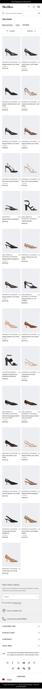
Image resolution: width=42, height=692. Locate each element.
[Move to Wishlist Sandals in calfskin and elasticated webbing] (19, 372)
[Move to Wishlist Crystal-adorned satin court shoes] (19, 102)
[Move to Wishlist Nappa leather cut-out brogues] (39, 295)
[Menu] (39, 7)
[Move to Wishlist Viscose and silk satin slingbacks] (39, 372)
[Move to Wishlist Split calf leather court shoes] (19, 454)
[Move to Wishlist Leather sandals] (39, 217)
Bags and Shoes (7, 25)
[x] (18, 663)
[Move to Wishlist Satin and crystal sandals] (19, 179)
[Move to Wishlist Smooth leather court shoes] (19, 492)
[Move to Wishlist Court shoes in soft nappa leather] (39, 62)
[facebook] (13, 663)
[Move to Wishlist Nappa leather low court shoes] (39, 255)
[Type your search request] (39, 13)
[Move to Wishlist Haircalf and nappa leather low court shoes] (19, 412)
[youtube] (24, 663)
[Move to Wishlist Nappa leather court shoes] (19, 62)
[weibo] (13, 668)
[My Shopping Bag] (34, 6)
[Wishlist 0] (29, 6)
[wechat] (24, 668)
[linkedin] (29, 668)
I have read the (12, 603)
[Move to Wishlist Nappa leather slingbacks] (19, 217)
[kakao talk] (18, 668)
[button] (10, 31)
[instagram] (7, 663)
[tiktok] (29, 663)
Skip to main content (8, 1)
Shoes (18, 25)
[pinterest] (34, 663)
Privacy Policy (17, 603)
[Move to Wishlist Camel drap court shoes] (19, 569)
